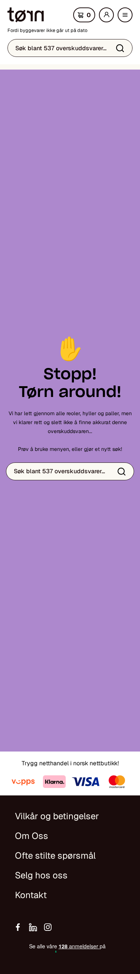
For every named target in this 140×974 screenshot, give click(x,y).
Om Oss (31, 836)
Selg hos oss (41, 875)
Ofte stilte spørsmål (55, 855)
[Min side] (106, 14)
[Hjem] (25, 14)
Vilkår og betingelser (57, 816)
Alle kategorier (127, 17)
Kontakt (31, 895)
